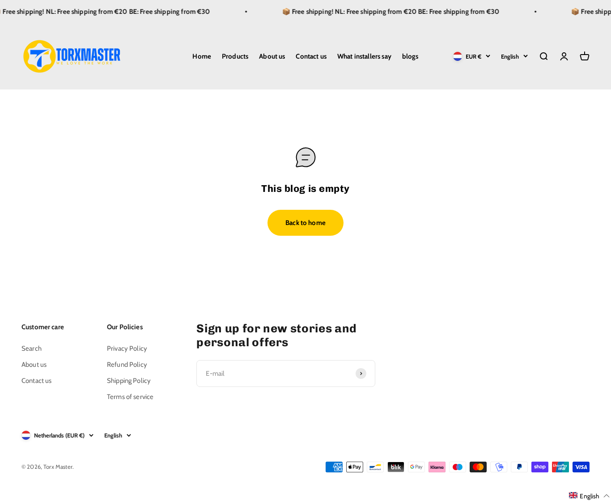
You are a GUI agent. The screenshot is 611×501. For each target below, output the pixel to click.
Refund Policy (127, 365)
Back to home (305, 223)
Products (235, 56)
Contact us (311, 56)
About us (272, 56)
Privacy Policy (127, 348)
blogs (410, 56)
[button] (589, 495)
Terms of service (130, 397)
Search (31, 348)
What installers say (364, 56)
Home (201, 56)
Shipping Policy (129, 381)
